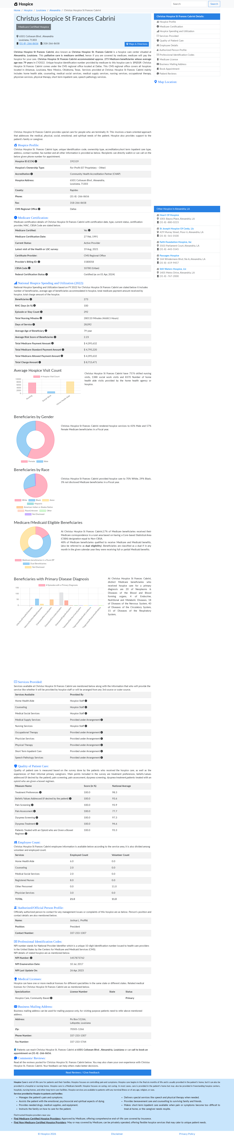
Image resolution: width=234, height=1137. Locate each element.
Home (17, 10)
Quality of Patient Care (171, 41)
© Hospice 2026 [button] (47, 1134)
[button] (36, 161)
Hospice (28, 10)
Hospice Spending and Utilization (176, 31)
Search (214, 4)
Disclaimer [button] (117, 1134)
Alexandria (55, 10)
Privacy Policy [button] (187, 1134)
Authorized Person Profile (173, 50)
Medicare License (168, 59)
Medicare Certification (171, 27)
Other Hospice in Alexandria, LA (173, 209)
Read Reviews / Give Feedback (82, 1072)
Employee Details (168, 45)
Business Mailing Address (172, 64)
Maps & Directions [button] (137, 44)
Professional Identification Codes (176, 55)
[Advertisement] (82, 103)
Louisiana (41, 10)
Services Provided (168, 36)
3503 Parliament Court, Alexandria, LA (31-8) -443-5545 (179, 246)
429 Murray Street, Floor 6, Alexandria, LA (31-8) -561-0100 (181, 232)
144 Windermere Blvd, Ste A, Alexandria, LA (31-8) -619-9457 (182, 259)
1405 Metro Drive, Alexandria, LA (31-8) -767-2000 (177, 272)
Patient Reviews (168, 74)
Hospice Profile (167, 22)
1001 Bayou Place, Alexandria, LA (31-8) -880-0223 (177, 219)
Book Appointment (169, 69)
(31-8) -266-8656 (28, 43)
